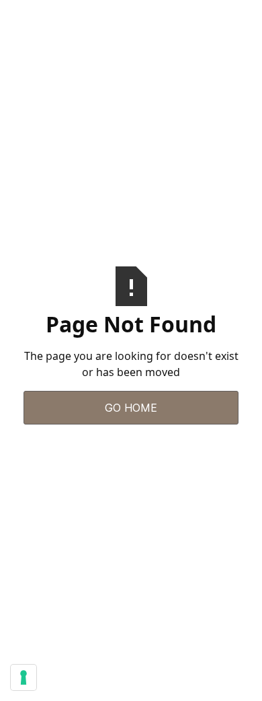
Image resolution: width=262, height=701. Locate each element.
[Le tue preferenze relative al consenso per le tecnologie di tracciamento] (23, 677)
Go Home (131, 407)
